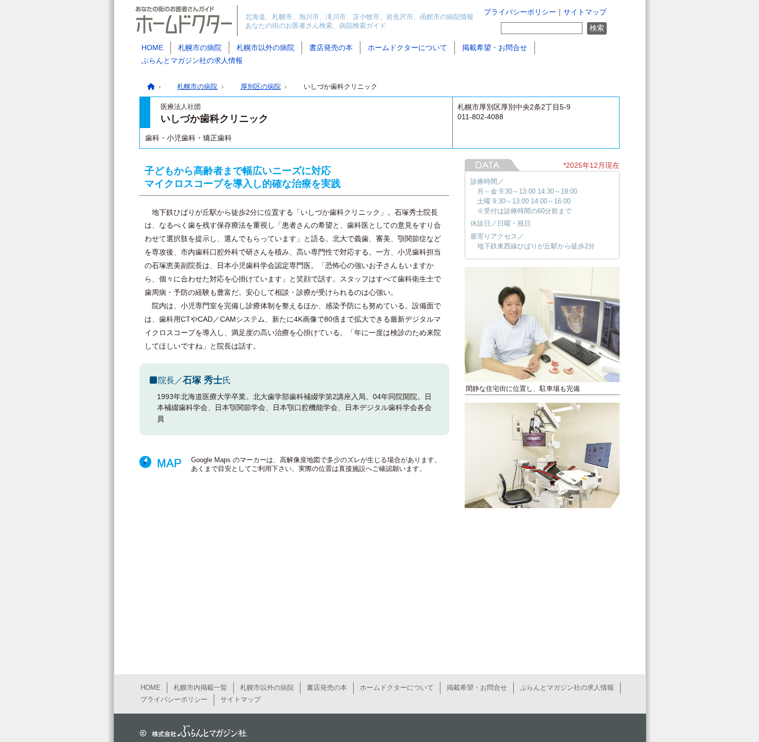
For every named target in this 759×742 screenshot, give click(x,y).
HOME (152, 47)
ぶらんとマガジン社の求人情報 (192, 60)
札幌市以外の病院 (265, 47)
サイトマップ (585, 12)
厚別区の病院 (261, 86)
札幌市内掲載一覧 (200, 687)
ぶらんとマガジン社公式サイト (191, 731)
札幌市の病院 (200, 47)
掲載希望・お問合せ (494, 47)
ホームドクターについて (407, 47)
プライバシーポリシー (520, 12)
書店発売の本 (331, 47)
